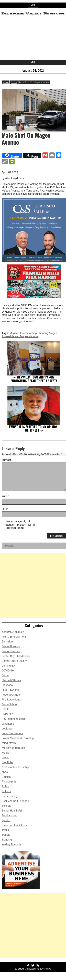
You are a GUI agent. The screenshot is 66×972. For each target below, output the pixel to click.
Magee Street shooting (23, 333)
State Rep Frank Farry (14, 825)
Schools (6, 805)
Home (6, 82)
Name (5, 496)
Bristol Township (11, 651)
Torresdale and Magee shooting (20, 336)
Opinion (6, 776)
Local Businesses (12, 733)
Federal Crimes (11, 694)
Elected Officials (11, 680)
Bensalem (8, 641)
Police (5, 786)
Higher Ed (7, 714)
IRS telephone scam (14, 718)
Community (8, 665)
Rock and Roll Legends (15, 801)
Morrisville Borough (13, 747)
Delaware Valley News (38, 968)
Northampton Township (15, 767)
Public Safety (10, 796)
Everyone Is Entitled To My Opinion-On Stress (34, 428)
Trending (7, 839)
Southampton (9, 815)
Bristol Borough (11, 646)
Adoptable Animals (13, 632)
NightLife (7, 762)
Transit (6, 834)
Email (5, 508)
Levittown (7, 728)
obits (5, 772)
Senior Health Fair (12, 810)
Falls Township (10, 689)
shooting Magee (47, 333)
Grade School (9, 704)
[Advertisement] (33, 38)
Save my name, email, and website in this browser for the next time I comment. (20, 524)
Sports (6, 820)
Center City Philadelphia (16, 656)
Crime (14, 82)
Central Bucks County (14, 660)
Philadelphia (9, 781)
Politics (6, 791)
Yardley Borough (11, 844)
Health (5, 709)
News (5, 757)
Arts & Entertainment (14, 636)
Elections (7, 685)
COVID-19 (8, 670)
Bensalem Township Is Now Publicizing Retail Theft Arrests (33, 379)
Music (5, 752)
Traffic (5, 829)
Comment (7, 460)
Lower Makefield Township (18, 738)
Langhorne (8, 723)
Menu (33, 5)
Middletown (9, 743)
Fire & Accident (11, 699)
